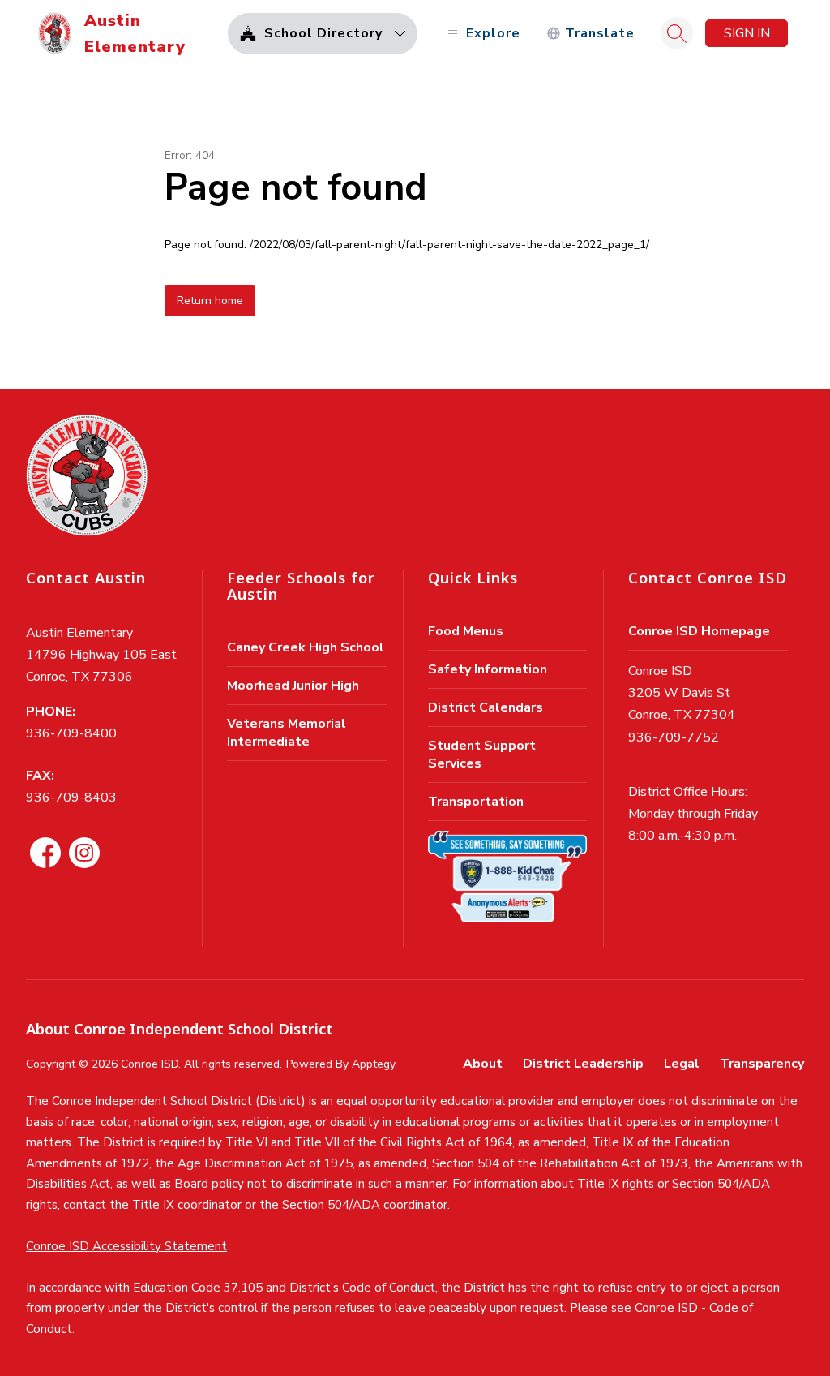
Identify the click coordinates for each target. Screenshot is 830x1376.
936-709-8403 (71, 797)
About (483, 1064)
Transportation (476, 802)
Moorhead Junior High (293, 685)
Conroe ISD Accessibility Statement (126, 1246)
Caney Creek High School (305, 647)
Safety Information (487, 669)
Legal (682, 1064)
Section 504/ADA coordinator (364, 1205)
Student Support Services (482, 754)
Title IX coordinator (187, 1205)
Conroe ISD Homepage (699, 631)
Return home (210, 300)
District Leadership (583, 1064)
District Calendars (485, 707)
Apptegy (374, 1064)
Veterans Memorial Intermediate (286, 732)
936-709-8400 (71, 733)
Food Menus (465, 631)
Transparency (762, 1064)
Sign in (747, 33)
